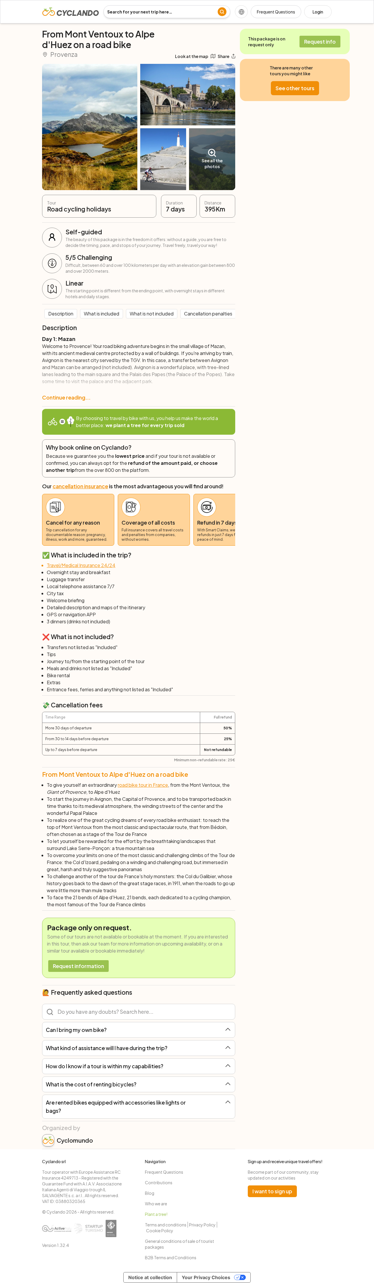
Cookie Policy (159, 1230)
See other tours (295, 88)
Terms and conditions (165, 1224)
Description (60, 313)
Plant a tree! (156, 1214)
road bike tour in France (143, 785)
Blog (149, 1193)
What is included (101, 313)
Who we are (156, 1203)
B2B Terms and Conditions (170, 1257)
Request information (78, 966)
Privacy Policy (202, 1224)
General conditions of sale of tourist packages (179, 1244)
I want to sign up (272, 1191)
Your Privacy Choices (206, 1277)
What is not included (152, 313)
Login (318, 11)
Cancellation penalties (208, 313)
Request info (320, 41)
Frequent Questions (276, 11)
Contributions (158, 1182)
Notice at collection (150, 1277)
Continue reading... (66, 397)
